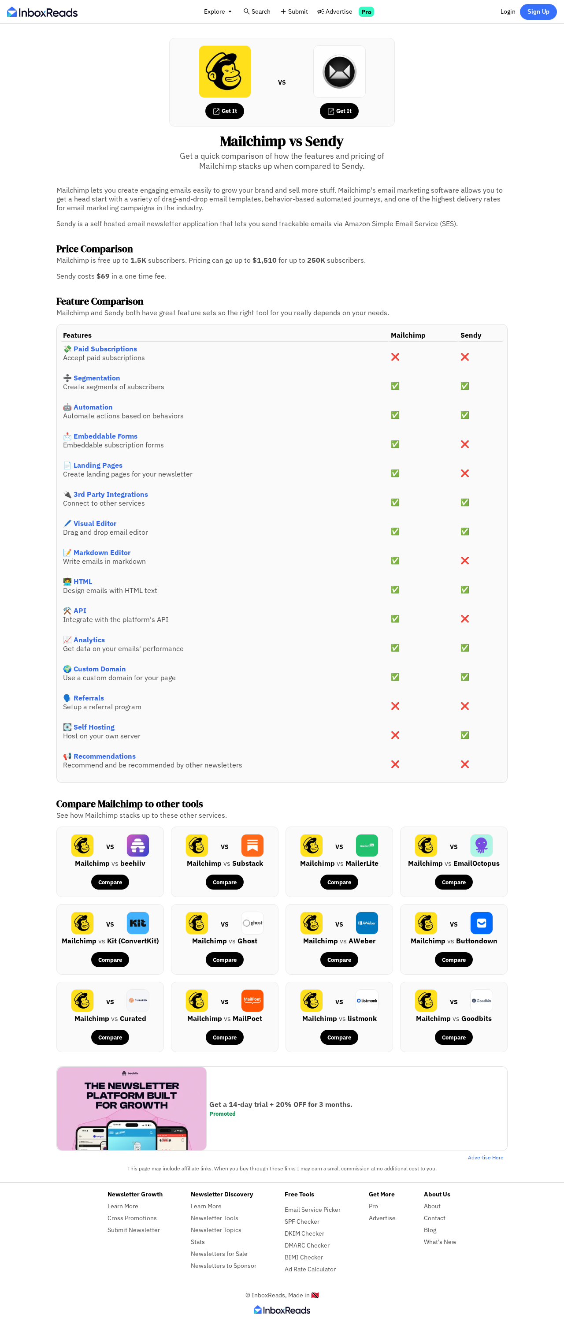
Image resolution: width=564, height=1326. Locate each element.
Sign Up (538, 11)
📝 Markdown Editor (96, 552)
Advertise (339, 11)
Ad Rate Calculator (310, 1269)
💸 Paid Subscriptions (100, 348)
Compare (110, 882)
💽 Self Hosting (89, 727)
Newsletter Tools (214, 1218)
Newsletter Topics (216, 1229)
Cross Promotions (132, 1218)
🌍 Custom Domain (94, 668)
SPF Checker (302, 1221)
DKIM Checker (304, 1233)
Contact (434, 1218)
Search (261, 11)
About (432, 1206)
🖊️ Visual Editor (89, 523)
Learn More (123, 1206)
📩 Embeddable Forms (100, 436)
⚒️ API (74, 610)
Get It (228, 111)
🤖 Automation (88, 406)
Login (508, 11)
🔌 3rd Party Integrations (105, 494)
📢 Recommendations (99, 756)
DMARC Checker (307, 1245)
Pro (366, 11)
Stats (198, 1241)
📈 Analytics (84, 639)
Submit (298, 11)
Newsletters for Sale (219, 1253)
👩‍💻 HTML (77, 581)
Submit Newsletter (134, 1229)
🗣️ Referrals (83, 697)
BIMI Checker (304, 1257)
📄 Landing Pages (92, 465)
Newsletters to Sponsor (223, 1265)
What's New (440, 1241)
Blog (430, 1229)
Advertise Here (486, 1157)
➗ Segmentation (91, 377)
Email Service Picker (313, 1209)
